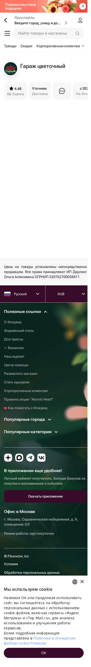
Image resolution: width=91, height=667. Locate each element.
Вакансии (16, 348)
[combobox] (74, 581)
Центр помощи (16, 365)
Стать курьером (16, 382)
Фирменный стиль (19, 331)
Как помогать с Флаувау (27, 408)
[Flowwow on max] (19, 458)
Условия (11, 564)
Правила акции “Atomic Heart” (28, 399)
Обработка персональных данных (32, 573)
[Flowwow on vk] (41, 458)
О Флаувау (12, 322)
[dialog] (43, 621)
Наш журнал (14, 356)
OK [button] (44, 652)
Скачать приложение (45, 496)
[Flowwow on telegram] (30, 458)
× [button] (82, 582)
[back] (7, 20)
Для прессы (13, 339)
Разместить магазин (20, 374)
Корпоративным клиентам (26, 391)
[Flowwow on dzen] (8, 458)
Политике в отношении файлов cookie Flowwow (40, 641)
